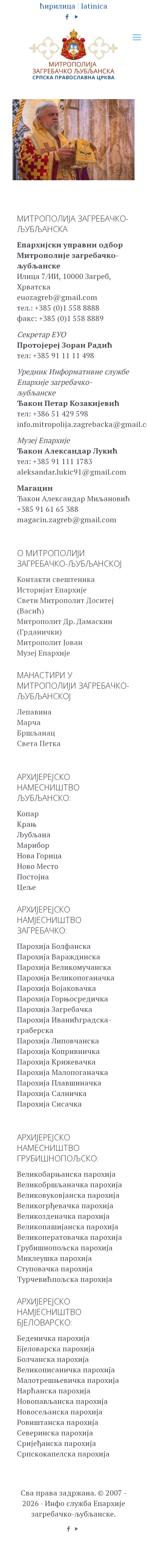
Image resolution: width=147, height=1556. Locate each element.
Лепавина (34, 712)
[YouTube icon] (77, 16)
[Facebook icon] (67, 16)
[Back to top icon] (131, 1540)
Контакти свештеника (56, 579)
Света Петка (39, 743)
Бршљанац (36, 733)
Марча (29, 722)
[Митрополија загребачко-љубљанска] (73, 55)
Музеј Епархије (43, 653)
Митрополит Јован (50, 642)
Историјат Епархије (52, 590)
